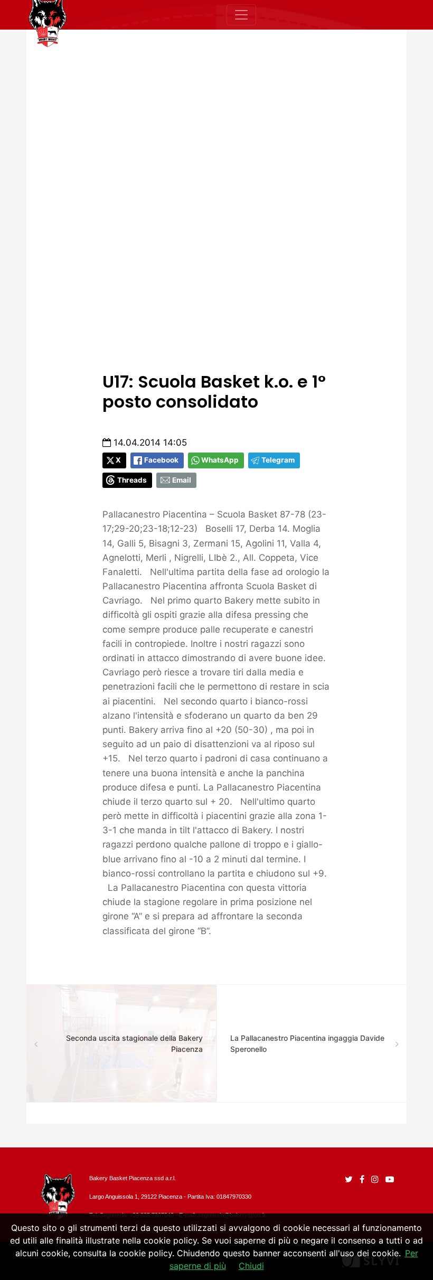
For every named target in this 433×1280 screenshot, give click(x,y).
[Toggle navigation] (241, 14)
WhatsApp (220, 460)
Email (181, 480)
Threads (132, 480)
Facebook (161, 460)
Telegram (278, 460)
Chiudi (251, 1265)
